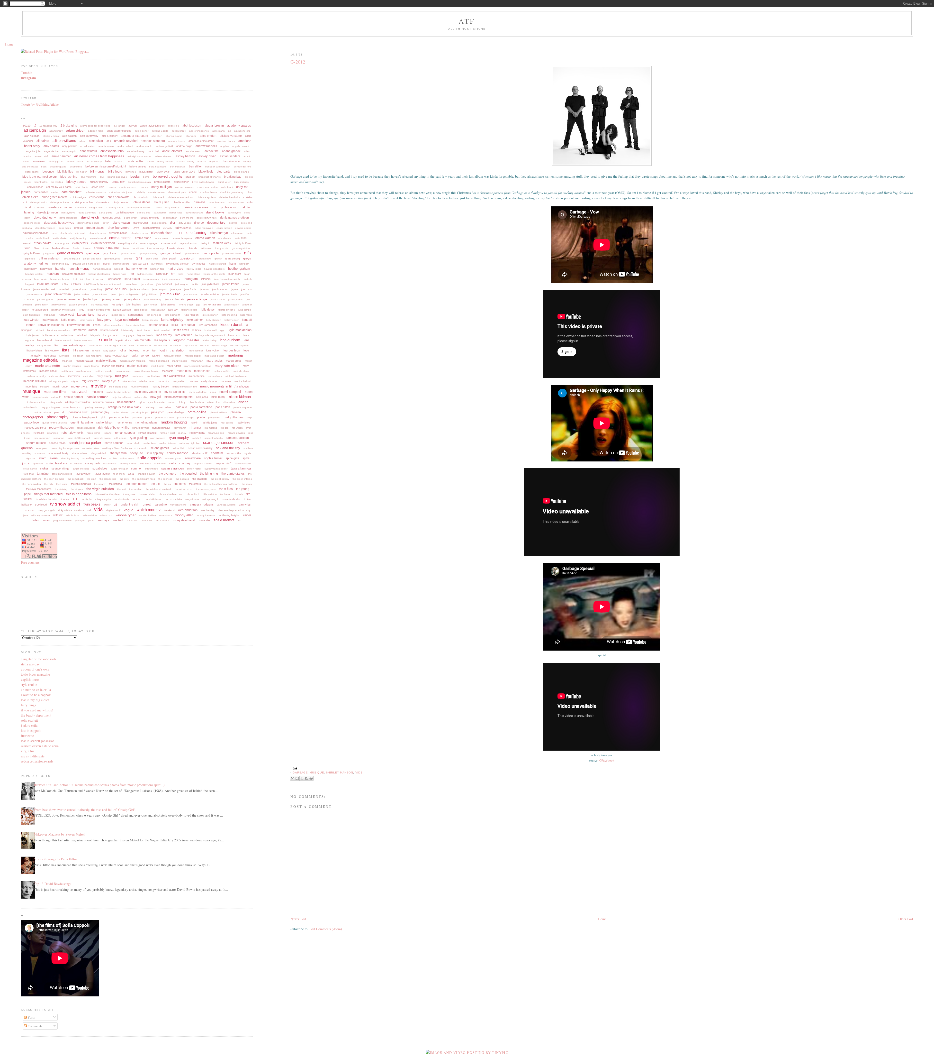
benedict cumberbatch (217, 166)
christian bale (140, 197)
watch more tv (149, 510)
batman (202, 161)
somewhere (193, 458)
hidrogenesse (145, 274)
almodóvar (96, 141)
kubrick (196, 330)
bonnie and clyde (117, 176)
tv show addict (65, 503)
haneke (60, 268)
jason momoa (34, 294)
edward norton (243, 228)
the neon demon (136, 484)
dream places (95, 228)
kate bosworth (172, 314)
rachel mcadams (146, 422)
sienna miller (233, 453)
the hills (48, 484)
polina (148, 417)
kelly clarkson (213, 320)
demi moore (186, 217)
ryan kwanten (157, 438)
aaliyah (132, 125)
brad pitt (190, 176)
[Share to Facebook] (306, 778)
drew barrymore (118, 228)
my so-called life (198, 392)
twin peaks (91, 504)
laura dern (234, 335)
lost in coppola (31, 730)
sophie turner (213, 458)
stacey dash (92, 463)
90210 (26, 125)
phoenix (236, 412)
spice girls (232, 458)
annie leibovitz (172, 151)
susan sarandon (172, 468)
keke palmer (195, 320)
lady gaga (128, 335)
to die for (87, 499)
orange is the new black (124, 407)
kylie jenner (33, 335)
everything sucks (127, 243)
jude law (173, 309)
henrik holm (119, 274)
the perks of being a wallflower (221, 484)
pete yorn (157, 412)
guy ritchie (157, 263)
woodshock (165, 515)
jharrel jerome (235, 299)
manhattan (197, 360)
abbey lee (173, 125)
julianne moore (189, 309)
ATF (467, 21)
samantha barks (214, 438)
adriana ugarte (160, 130)
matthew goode (103, 371)
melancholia (202, 371)
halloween (46, 268)
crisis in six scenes (196, 207)
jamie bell (64, 289)
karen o (103, 314)
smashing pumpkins (94, 458)
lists (66, 350)
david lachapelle (68, 217)
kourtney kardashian (58, 330)
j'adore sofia (29, 725)
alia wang (191, 136)
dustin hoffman (151, 227)
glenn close (152, 258)
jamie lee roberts (139, 289)
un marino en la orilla (36, 689)
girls (139, 258)
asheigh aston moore (139, 156)
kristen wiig (127, 330)
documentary (216, 222)
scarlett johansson (218, 443)
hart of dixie (175, 268)
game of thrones (70, 253)
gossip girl (187, 258)
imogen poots (151, 279)
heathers (53, 274)
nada (213, 392)
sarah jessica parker (85, 443)
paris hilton (223, 407)
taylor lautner (102, 473)
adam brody (56, 130)
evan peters (80, 243)
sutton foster (194, 468)
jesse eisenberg (153, 299)
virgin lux (28, 751)
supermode (151, 468)
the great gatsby (220, 479)
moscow (44, 386)
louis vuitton (213, 350)
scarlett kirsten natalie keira (40, 746)
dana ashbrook (87, 212)
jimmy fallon (41, 304)
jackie (195, 284)
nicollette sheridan (36, 402)
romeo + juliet (167, 433)
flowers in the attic (107, 248)
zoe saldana (162, 520)
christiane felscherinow (180, 197)
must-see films (55, 392)
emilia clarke (60, 238)
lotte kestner (196, 350)
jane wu (204, 289)
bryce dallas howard (203, 182)
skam (42, 458)
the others (195, 483)
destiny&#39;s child (88, 222)
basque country (185, 161)
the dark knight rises (143, 479)
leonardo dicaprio (74, 345)
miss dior (164, 381)
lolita (123, 350)
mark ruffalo (174, 365)
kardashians (85, 314)
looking (134, 350)
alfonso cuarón (174, 136)
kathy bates (50, 320)
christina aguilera (206, 197)
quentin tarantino (82, 422)
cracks (158, 207)
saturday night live (189, 443)
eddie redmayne (204, 228)
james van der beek (44, 289)
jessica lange (197, 299)
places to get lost (119, 417)
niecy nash (56, 402)
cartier (54, 192)
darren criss (175, 212)
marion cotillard (137, 366)
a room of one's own (35, 669)
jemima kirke (170, 294)
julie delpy (208, 309)
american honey (226, 141)
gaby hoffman (32, 253)
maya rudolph (123, 371)
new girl (155, 397)
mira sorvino (129, 381)
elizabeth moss (139, 233)
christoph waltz (38, 202)
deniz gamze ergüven (234, 217)
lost (154, 350)
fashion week (222, 243)
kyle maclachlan (240, 330)
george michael (171, 253)
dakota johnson (47, 212)
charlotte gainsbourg (231, 192)
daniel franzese (125, 212)
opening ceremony (94, 407)
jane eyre (176, 289)
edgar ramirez (224, 228)
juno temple (244, 309)
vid (89, 510)
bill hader (81, 171)
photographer (32, 417)
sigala (247, 453)
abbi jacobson (191, 125)
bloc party (224, 171)
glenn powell (169, 258)
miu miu (193, 381)
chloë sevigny (78, 197)
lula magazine (94, 355)
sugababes (99, 468)
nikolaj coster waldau (77, 402)
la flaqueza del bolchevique (58, 335)
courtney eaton (115, 207)
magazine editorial (41, 360)
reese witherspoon (61, 427)
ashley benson (185, 156)
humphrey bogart (60, 279)
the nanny (100, 484)
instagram (191, 279)
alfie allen (157, 136)
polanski (137, 417)
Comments (34, 1026)
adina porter (141, 130)
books (135, 176)
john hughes (133, 304)
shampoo (40, 453)
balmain (119, 161)
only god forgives (50, 407)
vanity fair (245, 504)
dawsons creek (111, 217)
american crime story (201, 140)
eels (54, 233)
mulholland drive (118, 386)
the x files (226, 489)
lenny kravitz (44, 345)
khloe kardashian (113, 325)
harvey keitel (194, 268)
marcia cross (234, 360)
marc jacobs (215, 360)
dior (172, 222)
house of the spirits (214, 274)
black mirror (146, 171)
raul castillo (227, 422)
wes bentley (207, 510)
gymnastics (199, 263)
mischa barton (147, 381)
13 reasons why (48, 125)
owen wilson (165, 407)
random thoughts (174, 422)
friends (193, 248)
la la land (82, 335)
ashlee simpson (163, 156)
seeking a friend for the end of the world (124, 448)
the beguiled (188, 473)
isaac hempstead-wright (227, 279)
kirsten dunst (231, 324)
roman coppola (125, 432)
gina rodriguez (72, 258)
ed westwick (183, 228)
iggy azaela (114, 278)
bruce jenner (181, 181)
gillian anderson (49, 258)
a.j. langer (119, 125)
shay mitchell (98, 453)
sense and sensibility (200, 448)
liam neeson (144, 345)
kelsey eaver (232, 320)
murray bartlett (160, 386)
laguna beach (145, 335)
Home (9, 44)
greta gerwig (232, 258)
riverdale (39, 432)
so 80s (113, 458)
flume (126, 248)
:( (35, 125)
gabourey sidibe (241, 248)
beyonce (48, 171)
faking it (205, 243)
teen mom (119, 473)
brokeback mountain (139, 182)
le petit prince (123, 340)
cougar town (96, 207)
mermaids (74, 376)
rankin (194, 422)
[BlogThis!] (297, 778)
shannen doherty (58, 453)
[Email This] (292, 778)
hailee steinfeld (217, 263)
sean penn (42, 448)
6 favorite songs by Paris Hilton (56, 859)
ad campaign (35, 130)
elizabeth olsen (161, 233)
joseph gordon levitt (99, 309)
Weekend (169, 510)
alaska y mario (51, 136)
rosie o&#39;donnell (79, 438)
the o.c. (155, 484)
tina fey (65, 499)
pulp (249, 417)
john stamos (168, 304)
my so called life (175, 392)
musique (317, 772)
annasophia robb (112, 151)
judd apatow (158, 309)
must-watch (79, 391)
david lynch (90, 217)
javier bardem (81, 294)
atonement (39, 161)
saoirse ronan (57, 443)
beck (43, 166)
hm (173, 274)
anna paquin (69, 151)
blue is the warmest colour (39, 176)
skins (54, 458)
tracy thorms (192, 499)
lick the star (160, 345)
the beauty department (36, 715)
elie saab (80, 233)
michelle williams (34, 381)
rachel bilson (104, 422)
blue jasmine (68, 176)
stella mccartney (179, 463)
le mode (104, 339)
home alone (193, 274)
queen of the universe (54, 422)
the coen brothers (54, 479)
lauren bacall (44, 340)
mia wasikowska (174, 376)
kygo (222, 330)
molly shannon (209, 381)
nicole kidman (240, 397)
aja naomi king (242, 130)
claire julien (161, 202)
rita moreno (211, 427)
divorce (199, 222)
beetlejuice (76, 166)
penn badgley (100, 412)
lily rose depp (219, 345)
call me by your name (59, 186)
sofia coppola (149, 458)
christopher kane (59, 202)
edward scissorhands (35, 232)
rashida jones (209, 422)
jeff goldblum (149, 294)
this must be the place (107, 494)
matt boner (67, 371)
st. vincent (76, 463)
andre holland (125, 146)
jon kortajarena (212, 304)
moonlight (31, 386)
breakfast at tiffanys (209, 176)
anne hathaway (135, 151)
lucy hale (64, 355)
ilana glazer (132, 279)
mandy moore (180, 360)
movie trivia (79, 386)
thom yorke (129, 494)
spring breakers (56, 463)
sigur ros (30, 458)
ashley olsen (207, 156)
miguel (74, 381)
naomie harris (40, 397)
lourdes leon (232, 350)
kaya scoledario (127, 320)
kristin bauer (144, 330)
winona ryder (126, 515)
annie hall (153, 151)
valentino (161, 504)
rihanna (195, 427)
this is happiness (78, 494)
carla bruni (227, 187)
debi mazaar (170, 217)
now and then (126, 402)
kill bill (174, 324)
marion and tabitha (113, 365)
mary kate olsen (227, 366)
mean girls (184, 371)
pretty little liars (233, 417)
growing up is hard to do (86, 263)
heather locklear (34, 274)
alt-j (109, 140)
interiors (206, 278)
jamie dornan (80, 289)
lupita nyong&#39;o (116, 355)
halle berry (30, 268)
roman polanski (147, 432)
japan (235, 289)
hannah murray (79, 268)
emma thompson (182, 238)
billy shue (131, 171)
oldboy (181, 402)
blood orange (241, 171)
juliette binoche (226, 309)
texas (131, 473)
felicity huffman (243, 243)
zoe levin (147, 520)
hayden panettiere (214, 268)
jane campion (159, 289)
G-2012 (297, 61)
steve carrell (30, 468)
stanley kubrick (128, 463)
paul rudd (59, 412)
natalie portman (97, 397)
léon (56, 345)
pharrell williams (218, 412)
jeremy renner (111, 299)
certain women (156, 192)
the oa (167, 484)
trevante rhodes (231, 499)
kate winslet (31, 320)
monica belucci (242, 381)
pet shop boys (140, 412)
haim (232, 263)
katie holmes (87, 320)
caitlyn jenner (35, 186)
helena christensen (99, 274)
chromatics (102, 202)
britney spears (76, 182)
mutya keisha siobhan (119, 392)
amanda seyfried (125, 141)
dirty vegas (185, 222)
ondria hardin (30, 407)
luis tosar (78, 355)
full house (206, 248)
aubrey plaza (56, 161)
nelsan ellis (141, 397)
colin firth (40, 207)
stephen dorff (223, 463)
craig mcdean (172, 207)
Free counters (30, 562)
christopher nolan (82, 202)
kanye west (66, 314)
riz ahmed (52, 433)
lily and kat (191, 345)
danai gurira (105, 212)
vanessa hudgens (202, 504)
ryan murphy (179, 437)
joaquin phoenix (78, 304)
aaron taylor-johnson (152, 125)
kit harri (40, 330)
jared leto (246, 289)
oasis (171, 402)
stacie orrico (110, 463)
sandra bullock (36, 443)
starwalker (160, 463)
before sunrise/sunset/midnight (105, 166)
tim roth (239, 494)
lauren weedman (83, 340)
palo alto (181, 407)
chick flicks (30, 197)
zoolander (204, 520)
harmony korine (136, 268)
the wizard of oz (184, 489)
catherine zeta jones (120, 192)
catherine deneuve (95, 192)
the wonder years (206, 489)
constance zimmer (60, 207)
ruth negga (120, 438)
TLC (75, 499)
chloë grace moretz (54, 197)
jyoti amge (49, 314)
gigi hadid (30, 258)
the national (115, 483)
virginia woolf (113, 510)
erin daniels (224, 238)
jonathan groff (40, 309)
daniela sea (143, 212)
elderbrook (66, 233)
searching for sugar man (65, 448)
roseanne (59, 438)
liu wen (96, 350)
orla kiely (149, 407)
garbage (300, 772)
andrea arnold (144, 146)
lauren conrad (63, 340)
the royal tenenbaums (39, 489)
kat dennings (154, 314)
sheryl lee (136, 453)
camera (112, 187)
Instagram (28, 77)
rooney (182, 433)
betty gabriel (32, 171)
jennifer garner (45, 299)
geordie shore (128, 253)
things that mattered (48, 494)
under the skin (130, 504)
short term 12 (199, 453)
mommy (226, 381)
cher (249, 192)
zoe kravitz (132, 520)
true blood (41, 504)
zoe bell (118, 520)
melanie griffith (222, 371)
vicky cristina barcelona (71, 510)
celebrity (140, 192)
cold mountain (236, 202)
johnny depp (186, 304)
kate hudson (191, 314)
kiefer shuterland (135, 325)
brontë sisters (162, 181)
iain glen (85, 279)
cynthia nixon (228, 207)
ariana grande (231, 151)
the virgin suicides (100, 489)
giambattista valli (231, 253)
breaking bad (233, 176)
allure (83, 141)
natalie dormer (73, 397)
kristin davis (181, 330)
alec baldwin (69, 135)
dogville (233, 222)
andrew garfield (164, 146)
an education (87, 146)
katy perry (104, 320)
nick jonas (202, 397)
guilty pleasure (121, 263)
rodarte (108, 433)
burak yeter (224, 182)
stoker (44, 468)
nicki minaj (218, 397)
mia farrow (137, 376)
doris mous (65, 228)
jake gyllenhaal (210, 284)
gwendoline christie (177, 263)
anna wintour (88, 151)
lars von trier (183, 335)
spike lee (38, 463)
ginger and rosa (92, 258)
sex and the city (228, 448)
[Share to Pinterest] (311, 778)
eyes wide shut (188, 243)
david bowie (215, 212)
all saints (42, 141)
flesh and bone (60, 248)
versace (30, 510)
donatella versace (45, 228)
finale (46, 248)
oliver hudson (196, 402)
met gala (121, 376)
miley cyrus (110, 381)
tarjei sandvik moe (62, 473)
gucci (106, 263)
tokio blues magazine (35, 674)
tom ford (137, 499)
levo (131, 345)
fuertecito (27, 735)
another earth (193, 151)
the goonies (182, 479)
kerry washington (78, 325)
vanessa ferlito (178, 504)
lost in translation (173, 350)
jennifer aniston (210, 294)
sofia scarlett (29, 720)
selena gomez (160, 448)
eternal (26, 243)
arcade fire (212, 151)
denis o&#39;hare (207, 217)
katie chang (68, 320)
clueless (200, 202)
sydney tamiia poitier (216, 468)
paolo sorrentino (201, 407)
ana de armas (106, 146)
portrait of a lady (164, 417)
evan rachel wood (103, 243)
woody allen (184, 515)
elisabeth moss (97, 233)
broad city (118, 182)
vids (358, 772)
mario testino (91, 366)
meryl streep (104, 376)
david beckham (194, 212)
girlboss (128, 258)
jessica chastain (174, 299)
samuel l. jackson (237, 438)
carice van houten (208, 187)
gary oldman (110, 253)
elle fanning (196, 232)
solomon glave (173, 458)
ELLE (179, 233)
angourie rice (51, 151)
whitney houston (40, 515)
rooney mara (197, 432)
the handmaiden (31, 484)
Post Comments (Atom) (325, 929)
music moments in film (184, 386)
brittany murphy (99, 181)
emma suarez (162, 238)
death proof (130, 217)
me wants (167, 370)
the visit (121, 489)
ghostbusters (192, 253)
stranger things (60, 468)
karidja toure (118, 314)
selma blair (179, 448)
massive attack (48, 370)
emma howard (98, 238)
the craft (91, 479)
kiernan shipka (158, 325)
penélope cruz (78, 412)
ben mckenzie (178, 166)
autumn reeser (75, 161)
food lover (138, 248)
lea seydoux (162, 340)
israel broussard (48, 284)
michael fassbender (236, 376)
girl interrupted (112, 258)
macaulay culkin (172, 355)
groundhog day (60, 263)
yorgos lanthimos (62, 520)
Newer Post (298, 919)
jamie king (96, 289)
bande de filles (135, 161)
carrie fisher (41, 192)
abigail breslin (214, 125)
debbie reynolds (150, 217)
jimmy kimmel (59, 304)
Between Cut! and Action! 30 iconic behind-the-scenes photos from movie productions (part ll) (99, 784)
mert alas (88, 376)
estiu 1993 (241, 238)
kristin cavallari (162, 330)
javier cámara (100, 294)
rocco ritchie (93, 433)
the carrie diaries (233, 473)
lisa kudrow (52, 350)
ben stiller (195, 166)
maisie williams (106, 360)
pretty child (214, 417)
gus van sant (140, 263)
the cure (124, 479)
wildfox (58, 515)
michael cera (215, 376)
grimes (43, 263)
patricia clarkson (42, 412)
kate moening (229, 314)
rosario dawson (236, 433)
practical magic (185, 417)
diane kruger (140, 222)
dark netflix (160, 212)
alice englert (208, 136)
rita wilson (237, 427)
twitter (107, 504)
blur (102, 176)
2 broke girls (69, 125)
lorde (146, 350)
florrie (76, 248)
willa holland (73, 515)
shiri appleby (154, 453)
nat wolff (56, 397)
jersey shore (132, 299)
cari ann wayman (184, 187)
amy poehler (69, 146)
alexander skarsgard (134, 136)
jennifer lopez (91, 299)
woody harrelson (206, 515)
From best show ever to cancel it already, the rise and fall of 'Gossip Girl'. (85, 809)
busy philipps (241, 182)
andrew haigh (184, 146)
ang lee (224, 146)
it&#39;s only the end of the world (103, 284)
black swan (163, 171)
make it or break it (159, 360)
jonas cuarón (232, 304)
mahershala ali (84, 360)
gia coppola (211, 253)
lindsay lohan (34, 350)
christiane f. (158, 197)
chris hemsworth (118, 197)
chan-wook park (177, 192)
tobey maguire (103, 499)
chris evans (96, 197)
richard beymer (140, 427)
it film (65, 284)
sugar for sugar (119, 468)
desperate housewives (59, 222)
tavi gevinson (83, 473)
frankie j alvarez (176, 248)
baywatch (214, 161)
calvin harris (81, 187)
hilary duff (162, 273)
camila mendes (127, 187)
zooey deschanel (183, 520)
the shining (61, 489)
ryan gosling (138, 438)
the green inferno (242, 479)
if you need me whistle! (37, 710)
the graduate (199, 478)
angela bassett (240, 146)
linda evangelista (239, 345)
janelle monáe (220, 289)
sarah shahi (133, 443)
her (132, 274)
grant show (205, 258)
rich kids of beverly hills (113, 427)
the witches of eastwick (158, 489)
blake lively (205, 171)
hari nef (118, 268)
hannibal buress (102, 268)
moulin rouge (60, 386)
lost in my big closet (35, 700)
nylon (142, 402)
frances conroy (155, 248)
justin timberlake (32, 314)
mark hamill (157, 366)
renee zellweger (86, 427)
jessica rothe (218, 299)
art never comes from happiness (99, 156)
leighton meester (186, 340)
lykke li (156, 355)
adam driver (75, 130)
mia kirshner (153, 376)
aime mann (218, 130)
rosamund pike (216, 433)
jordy (81, 309)
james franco (230, 284)
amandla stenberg (153, 141)
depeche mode (32, 222)
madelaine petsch (215, 355)
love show (50, 355)
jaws (113, 294)
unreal (147, 504)
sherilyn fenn (118, 453)
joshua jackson (122, 309)
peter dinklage (176, 412)
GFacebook (606, 760)
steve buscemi (243, 463)
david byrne (234, 212)
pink (103, 417)
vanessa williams (226, 504)
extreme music (169, 243)
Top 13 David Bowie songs (52, 883)
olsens (243, 402)
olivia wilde (229, 402)
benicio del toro (242, 166)
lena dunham (230, 340)
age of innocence (199, 130)
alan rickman (31, 135)
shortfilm (217, 453)
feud (27, 248)
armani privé (41, 156)
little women (81, 350)
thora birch (193, 494)
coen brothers (217, 202)
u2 (115, 504)
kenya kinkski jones (51, 325)
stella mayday (30, 664)
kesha (96, 324)
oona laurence (71, 407)
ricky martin (180, 427)
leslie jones (96, 345)
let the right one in (115, 345)
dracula (78, 227)
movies (98, 385)
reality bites (243, 422)
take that (29, 473)
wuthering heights (229, 515)
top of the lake (174, 499)
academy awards (239, 125)
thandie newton (146, 473)
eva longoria (62, 243)
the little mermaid (81, 483)
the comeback (75, 479)
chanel (193, 192)
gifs (247, 252)
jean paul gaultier (129, 294)
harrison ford (157, 268)
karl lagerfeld (135, 314)
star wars (145, 463)
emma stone (143, 238)
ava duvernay (94, 161)
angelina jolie (33, 151)
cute (214, 207)
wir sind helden (147, 515)
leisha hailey (209, 340)
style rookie (29, 684)
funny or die (221, 248)
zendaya (103, 520)
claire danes (142, 202)
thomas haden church (172, 494)
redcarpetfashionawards (37, 761)
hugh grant (234, 273)
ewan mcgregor (149, 243)
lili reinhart (175, 345)
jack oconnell (164, 284)
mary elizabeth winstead (197, 366)
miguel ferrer (90, 381)
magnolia (67, 360)
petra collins (197, 412)
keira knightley (172, 320)
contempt (80, 207)
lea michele (143, 340)
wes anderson (188, 510)
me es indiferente (33, 756)
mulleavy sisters (139, 386)
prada (201, 417)
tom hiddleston (154, 499)
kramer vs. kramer (85, 330)
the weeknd (135, 489)
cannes (144, 187)
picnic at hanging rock (85, 417)
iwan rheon (132, 284)
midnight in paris (58, 381)
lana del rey (164, 335)
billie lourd (115, 171)
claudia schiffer (181, 202)
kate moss (246, 314)
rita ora (224, 427)
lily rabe (204, 345)
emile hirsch (43, 238)
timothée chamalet (46, 499)
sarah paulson (114, 443)
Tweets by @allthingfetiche (40, 104)
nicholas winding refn (178, 397)
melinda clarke (242, 371)
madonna (235, 355)
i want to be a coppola (36, 694)
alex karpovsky (89, 135)
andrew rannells (206, 146)
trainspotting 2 (210, 499)
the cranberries (107, 479)
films (36, 248)
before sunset (137, 166)
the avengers (167, 473)
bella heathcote (158, 166)
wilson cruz (106, 515)
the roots (247, 484)
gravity (218, 258)
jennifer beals (229, 294)
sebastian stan (90, 448)
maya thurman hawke (147, 371)
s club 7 (196, 438)
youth (91, 520)
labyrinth (95, 335)
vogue (128, 510)
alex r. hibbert (109, 135)
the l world (62, 484)
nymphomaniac (156, 402)
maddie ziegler (193, 355)
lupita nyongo (140, 355)
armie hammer (61, 156)
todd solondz (122, 499)
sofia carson (127, 458)
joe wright (117, 304)
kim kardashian (208, 324)
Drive (136, 227)
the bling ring (209, 473)
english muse (30, 679)
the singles (77, 489)
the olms (180, 484)
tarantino (43, 473)
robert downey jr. (72, 432)
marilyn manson (72, 366)
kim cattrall (188, 325)
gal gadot (48, 253)
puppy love (31, 422)
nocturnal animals (103, 402)
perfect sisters (120, 412)
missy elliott (179, 381)
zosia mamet (224, 520)
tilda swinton (210, 494)
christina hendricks (229, 197)
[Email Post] (294, 768)
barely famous (165, 161)
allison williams (64, 140)
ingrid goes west (171, 279)
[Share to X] (301, 778)
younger (80, 520)
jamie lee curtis (116, 289)
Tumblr (26, 72)
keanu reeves (150, 320)
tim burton (225, 494)
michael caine (197, 376)
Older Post (905, 919)
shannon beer (80, 453)
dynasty (167, 228)
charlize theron (208, 192)
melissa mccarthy (36, 376)
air (229, 130)
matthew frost (83, 371)
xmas (46, 520)
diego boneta (159, 222)
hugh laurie (40, 279)
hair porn (244, 263)
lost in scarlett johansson (37, 740)
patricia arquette (243, 407)
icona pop (98, 279)
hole (181, 274)
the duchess (165, 479)
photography (57, 417)
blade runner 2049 (184, 171)
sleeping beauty (70, 458)
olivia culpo (213, 402)
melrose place (57, 376)
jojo (198, 304)
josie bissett (140, 309)
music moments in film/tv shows (224, 386)
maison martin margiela (132, 360)
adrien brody (179, 130)
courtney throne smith (139, 207)
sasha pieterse (167, 443)
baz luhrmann (232, 161)
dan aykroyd (68, 212)
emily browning (78, 238)
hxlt (75, 279)
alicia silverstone (231, 136)
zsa (240, 520)
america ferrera (176, 141)
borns (146, 176)
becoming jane (58, 166)
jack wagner (182, 284)
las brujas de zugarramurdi (210, 335)
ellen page (237, 233)
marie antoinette (47, 366)
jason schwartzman (58, 294)
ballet (108, 161)
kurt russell (210, 330)
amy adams (51, 146)
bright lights (41, 182)
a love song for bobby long (95, 125)
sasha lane (150, 443)
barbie (150, 161)
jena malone (191, 294)
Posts (31, 1017)
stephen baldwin (203, 463)
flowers (86, 248)
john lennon (151, 304)
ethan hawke (43, 243)
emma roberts (120, 238)
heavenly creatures (73, 273)
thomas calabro (147, 494)
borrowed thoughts (167, 176)
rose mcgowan (42, 438)
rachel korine (124, 422)
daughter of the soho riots (38, 659)
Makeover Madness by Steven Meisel (59, 834)
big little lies (65, 171)
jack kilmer (147, 284)
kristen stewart (109, 330)
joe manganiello (99, 304)
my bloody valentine (148, 392)
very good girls (46, 510)
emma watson (205, 238)
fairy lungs (28, 705)
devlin (106, 222)
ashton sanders (230, 156)
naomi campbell (230, 392)
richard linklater (161, 427)
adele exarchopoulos (119, 130)
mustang (97, 392)
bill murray (97, 171)
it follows (76, 284)
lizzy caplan (109, 350)
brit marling (57, 182)
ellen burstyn (219, 233)
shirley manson (339, 772)
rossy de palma (102, 438)
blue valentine (89, 176)
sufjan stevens (81, 468)
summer (136, 468)
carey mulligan (161, 187)
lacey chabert (111, 335)
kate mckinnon (210, 314)
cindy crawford (121, 202)
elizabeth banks (118, 232)
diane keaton (121, 222)
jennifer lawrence (68, 299)
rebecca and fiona (35, 427)
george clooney (148, 253)
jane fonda (190, 289)
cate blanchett (71, 192)
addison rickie (95, 130)
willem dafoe (90, 515)
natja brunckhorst (121, 397)
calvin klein (97, 186)
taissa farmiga (241, 468)
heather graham (239, 268)
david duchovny (45, 217)
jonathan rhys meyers (63, 309)
